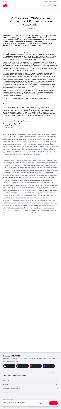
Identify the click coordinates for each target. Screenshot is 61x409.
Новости (27, 373)
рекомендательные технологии (11, 404)
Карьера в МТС (7, 375)
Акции (33, 373)
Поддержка (14, 373)
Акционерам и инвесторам (19, 375)
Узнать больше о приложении (10, 361)
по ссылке (49, 98)
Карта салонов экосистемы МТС (45, 373)
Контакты (21, 373)
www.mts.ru (37, 155)
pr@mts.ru (11, 127)
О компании (6, 373)
